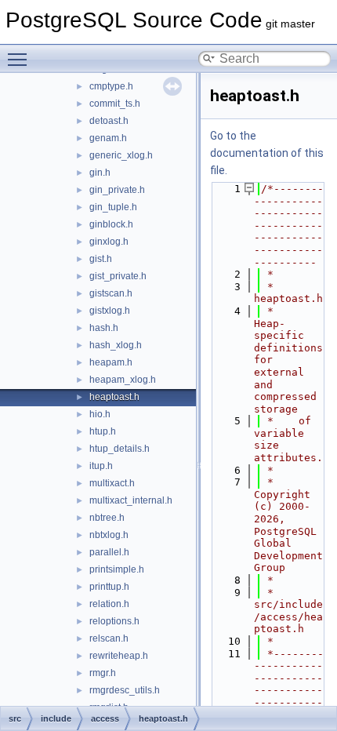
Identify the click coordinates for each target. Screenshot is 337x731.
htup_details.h (119, 448)
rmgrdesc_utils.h (124, 690)
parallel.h (109, 552)
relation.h (109, 603)
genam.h (108, 138)
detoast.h (109, 120)
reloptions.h (114, 621)
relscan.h (109, 638)
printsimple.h (116, 569)
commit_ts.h (114, 103)
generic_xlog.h (121, 155)
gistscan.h (110, 293)
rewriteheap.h (118, 655)
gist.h (100, 258)
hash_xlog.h (115, 345)
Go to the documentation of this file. (267, 152)
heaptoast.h (114, 396)
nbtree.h (107, 517)
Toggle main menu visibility (20, 59)
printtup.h (109, 586)
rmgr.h (102, 672)
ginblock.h (111, 224)
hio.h (100, 414)
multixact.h (112, 483)
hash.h (103, 327)
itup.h (101, 465)
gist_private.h (118, 276)
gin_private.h (117, 189)
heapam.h (110, 362)
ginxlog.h (109, 241)
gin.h (100, 172)
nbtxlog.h (109, 534)
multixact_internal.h (130, 500)
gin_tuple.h (113, 207)
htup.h (102, 431)
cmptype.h (111, 86)
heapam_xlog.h (122, 379)
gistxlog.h (109, 310)
